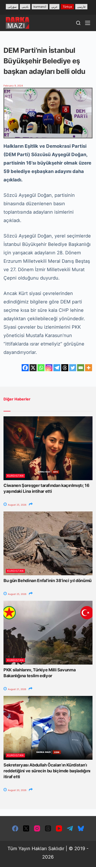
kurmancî (40, 6)
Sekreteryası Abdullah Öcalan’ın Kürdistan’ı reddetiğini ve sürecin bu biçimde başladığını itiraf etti (46, 771)
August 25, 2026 (16, 504)
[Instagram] (48, 367)
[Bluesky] (81, 828)
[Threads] (64, 367)
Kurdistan (15, 475)
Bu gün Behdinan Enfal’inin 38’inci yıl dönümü (47, 580)
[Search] (78, 23)
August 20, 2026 (16, 790)
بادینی (25, 6)
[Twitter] (72, 367)
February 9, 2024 (13, 85)
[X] (33, 367)
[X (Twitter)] (26, 828)
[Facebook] (25, 367)
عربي (54, 6)
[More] (88, 367)
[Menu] (87, 22)
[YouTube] (59, 828)
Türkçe (67, 6)
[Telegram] (56, 367)
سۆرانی (12, 6)
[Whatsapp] (41, 367)
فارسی (81, 6)
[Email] (80, 367)
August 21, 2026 (16, 689)
